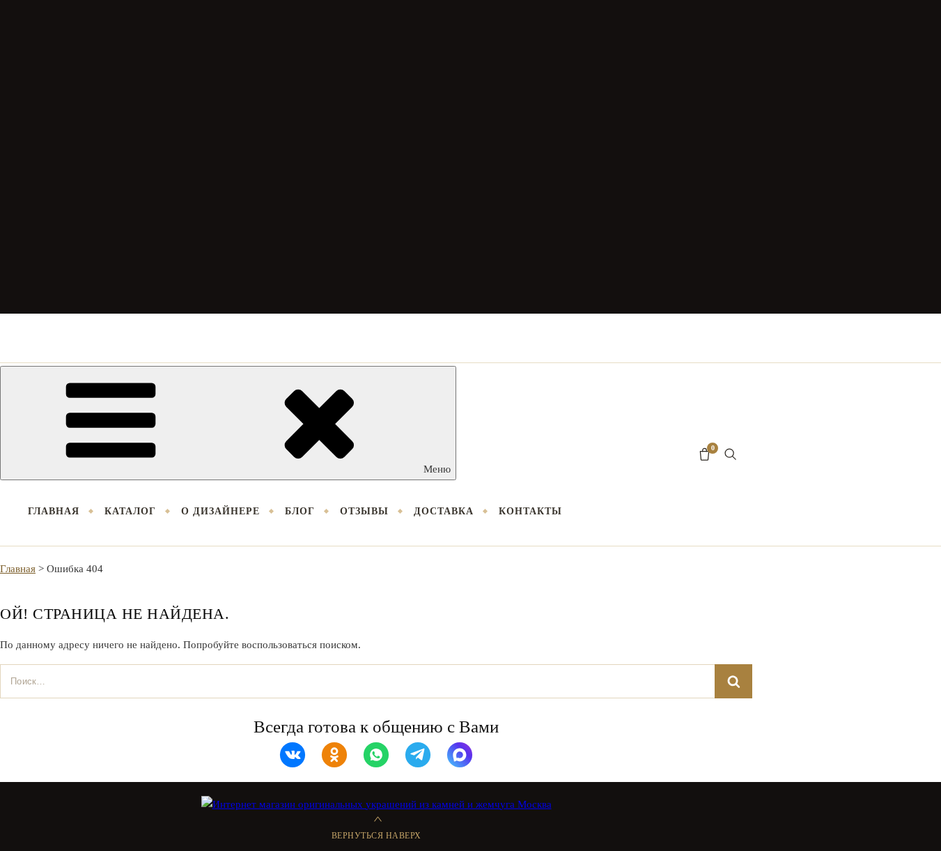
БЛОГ (300, 511)
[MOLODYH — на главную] (470, 157)
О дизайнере (220, 511)
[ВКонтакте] (292, 755)
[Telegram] (418, 755)
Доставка (444, 511)
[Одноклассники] (334, 755)
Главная (53, 511)
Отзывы (364, 511)
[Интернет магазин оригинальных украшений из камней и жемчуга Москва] (376, 804)
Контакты (530, 511)
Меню (437, 469)
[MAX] (459, 755)
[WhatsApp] (376, 755)
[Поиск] (730, 454)
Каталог (130, 511)
